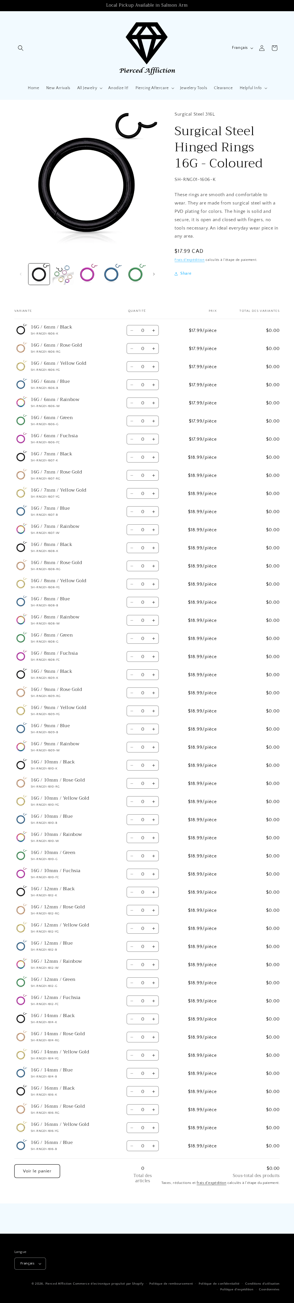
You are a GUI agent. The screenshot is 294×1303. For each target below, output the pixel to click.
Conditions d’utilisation (262, 1283)
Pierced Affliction (58, 1283)
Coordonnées (269, 1289)
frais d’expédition (211, 1183)
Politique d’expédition (236, 1289)
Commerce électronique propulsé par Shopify (108, 1283)
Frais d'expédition (190, 260)
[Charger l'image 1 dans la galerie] (39, 274)
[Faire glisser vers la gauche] (20, 274)
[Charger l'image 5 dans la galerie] (135, 274)
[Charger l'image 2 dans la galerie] (63, 274)
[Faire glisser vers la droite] (154, 274)
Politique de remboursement (171, 1283)
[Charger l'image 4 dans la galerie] (111, 274)
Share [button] (185, 273)
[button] (20, 48)
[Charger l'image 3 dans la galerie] (87, 274)
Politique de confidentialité (219, 1283)
